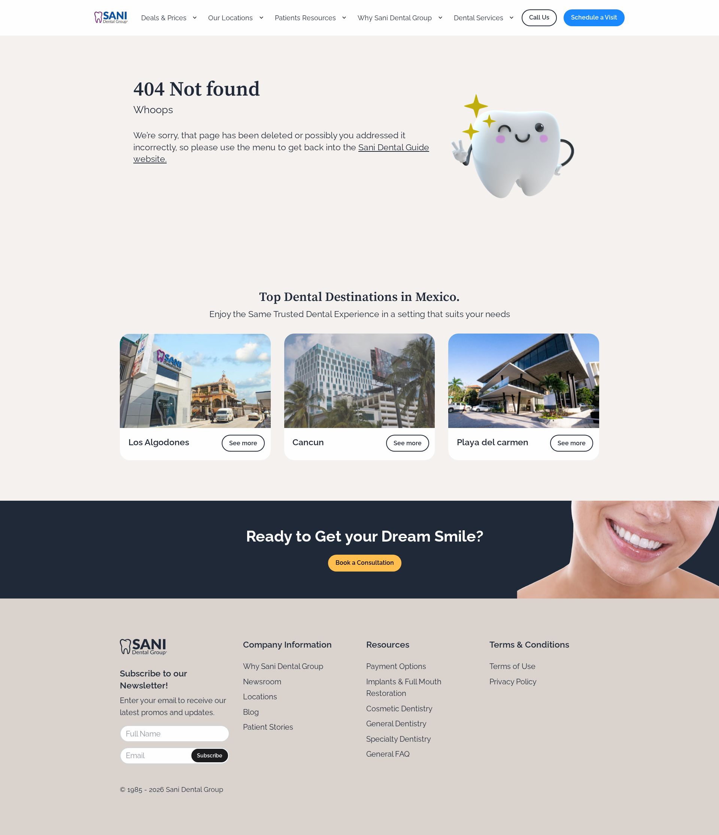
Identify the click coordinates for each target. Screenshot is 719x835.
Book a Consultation (365, 562)
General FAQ (388, 754)
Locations (260, 696)
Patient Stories (268, 727)
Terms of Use (512, 666)
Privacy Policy (513, 681)
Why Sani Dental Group (283, 666)
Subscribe (209, 756)
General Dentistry (396, 723)
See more (243, 443)
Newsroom (262, 681)
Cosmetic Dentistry (399, 708)
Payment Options (396, 666)
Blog (251, 712)
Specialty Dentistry (398, 739)
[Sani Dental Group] (111, 18)
